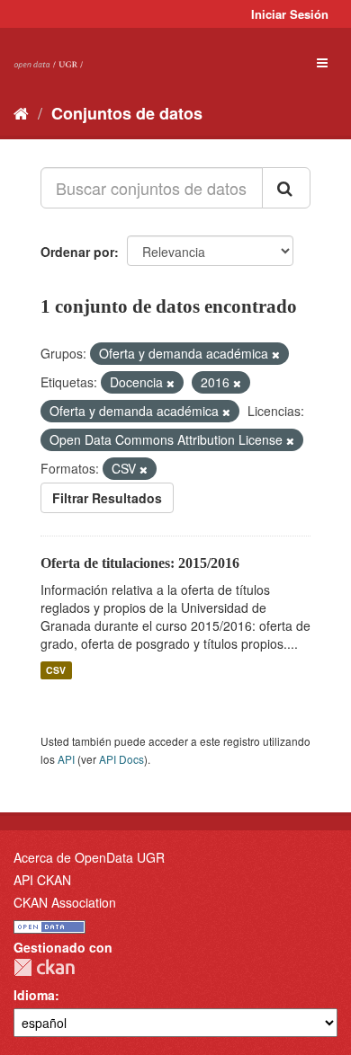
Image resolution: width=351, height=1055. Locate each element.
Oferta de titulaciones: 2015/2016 (139, 563)
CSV (56, 670)
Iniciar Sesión (289, 13)
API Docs (121, 759)
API (66, 759)
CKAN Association (65, 902)
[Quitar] (276, 354)
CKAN (44, 967)
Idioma (34, 995)
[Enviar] (286, 187)
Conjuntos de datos (126, 113)
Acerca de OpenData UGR (89, 857)
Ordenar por (77, 252)
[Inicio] (21, 112)
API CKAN (42, 880)
